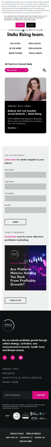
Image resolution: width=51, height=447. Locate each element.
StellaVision (35, 48)
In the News (15, 48)
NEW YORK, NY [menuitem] (12, 437)
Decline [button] (31, 25)
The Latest (15, 43)
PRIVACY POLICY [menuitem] (17, 433)
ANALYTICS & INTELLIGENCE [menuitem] (22, 377)
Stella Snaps (35, 53)
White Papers (15, 53)
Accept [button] (20, 25)
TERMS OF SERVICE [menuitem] (33, 433)
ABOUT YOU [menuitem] (10, 369)
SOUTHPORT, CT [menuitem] (26, 437)
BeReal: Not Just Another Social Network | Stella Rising (24, 112)
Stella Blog (34, 43)
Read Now (12, 128)
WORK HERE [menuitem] (10, 382)
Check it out (15, 300)
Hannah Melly (12, 106)
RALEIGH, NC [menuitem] (40, 437)
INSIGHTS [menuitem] (8, 373)
